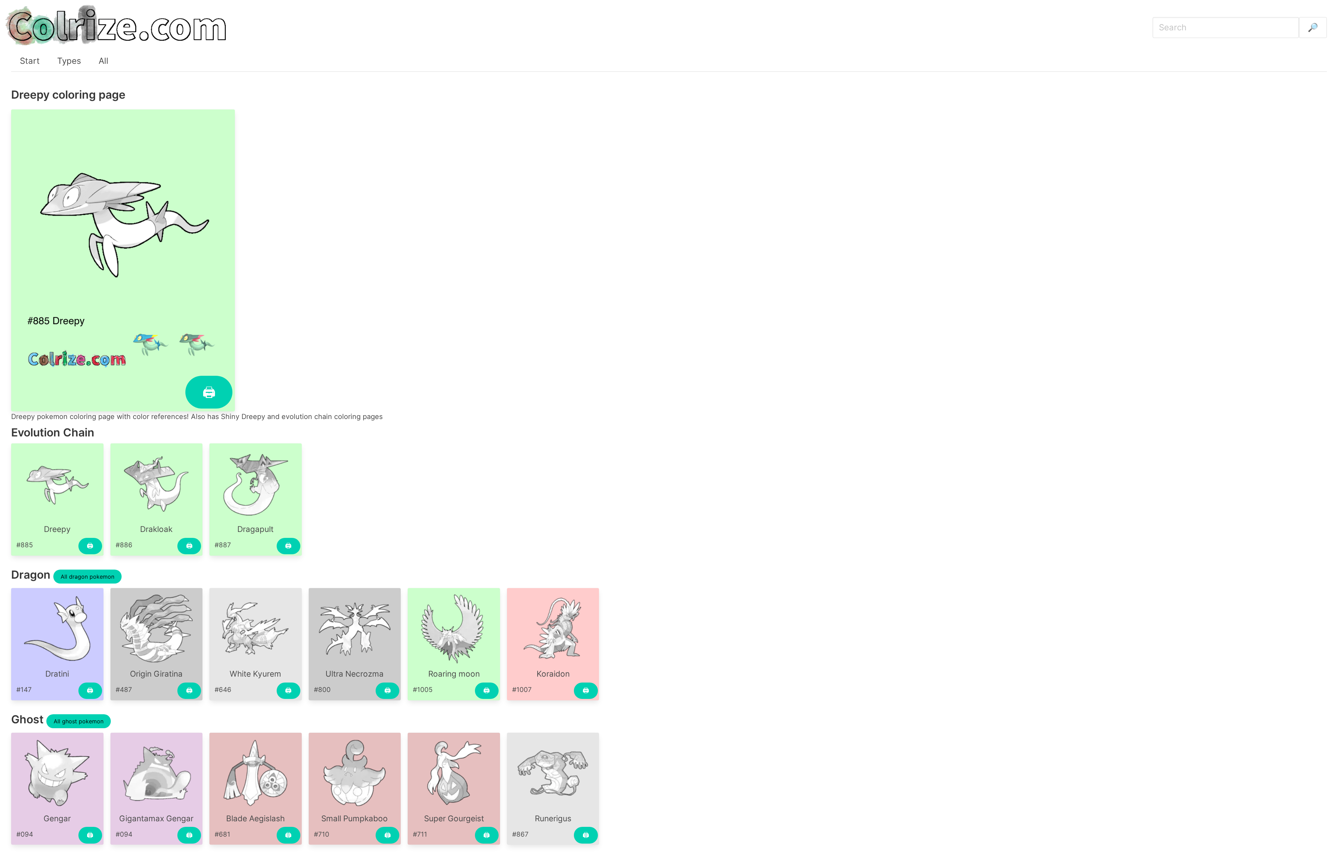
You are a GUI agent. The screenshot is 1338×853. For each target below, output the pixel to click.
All (103, 61)
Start (30, 61)
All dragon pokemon (87, 576)
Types (69, 61)
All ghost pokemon (78, 721)
